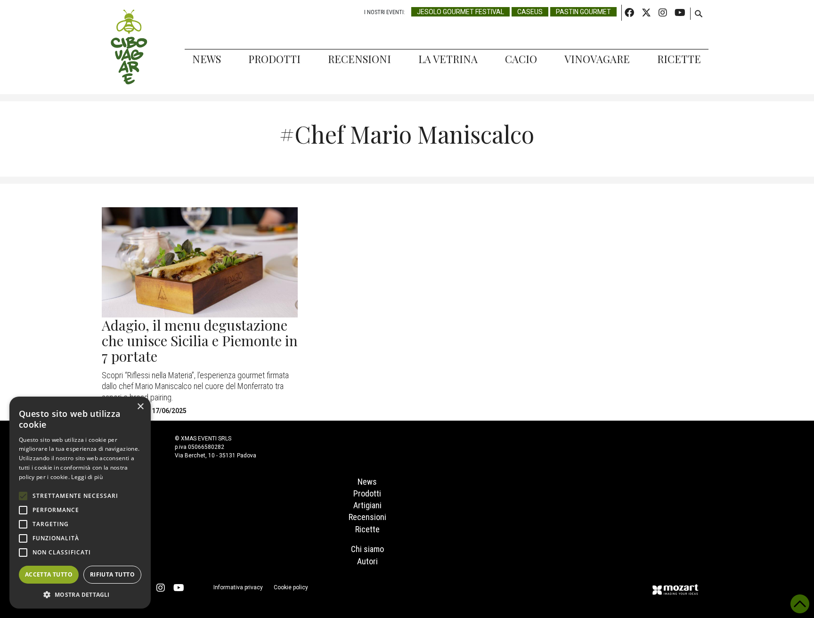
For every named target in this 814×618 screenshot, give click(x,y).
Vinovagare (597, 59)
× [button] (140, 406)
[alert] (80, 503)
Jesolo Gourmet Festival (460, 11)
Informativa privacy (238, 587)
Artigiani (367, 505)
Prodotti (274, 59)
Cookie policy (291, 587)
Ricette (679, 59)
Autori (367, 561)
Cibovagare (129, 47)
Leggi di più (87, 477)
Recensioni (359, 59)
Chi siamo (367, 549)
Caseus (530, 11)
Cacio (521, 59)
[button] (80, 594)
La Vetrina (448, 59)
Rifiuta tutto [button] (112, 574)
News (206, 59)
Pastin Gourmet (583, 11)
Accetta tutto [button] (49, 574)
